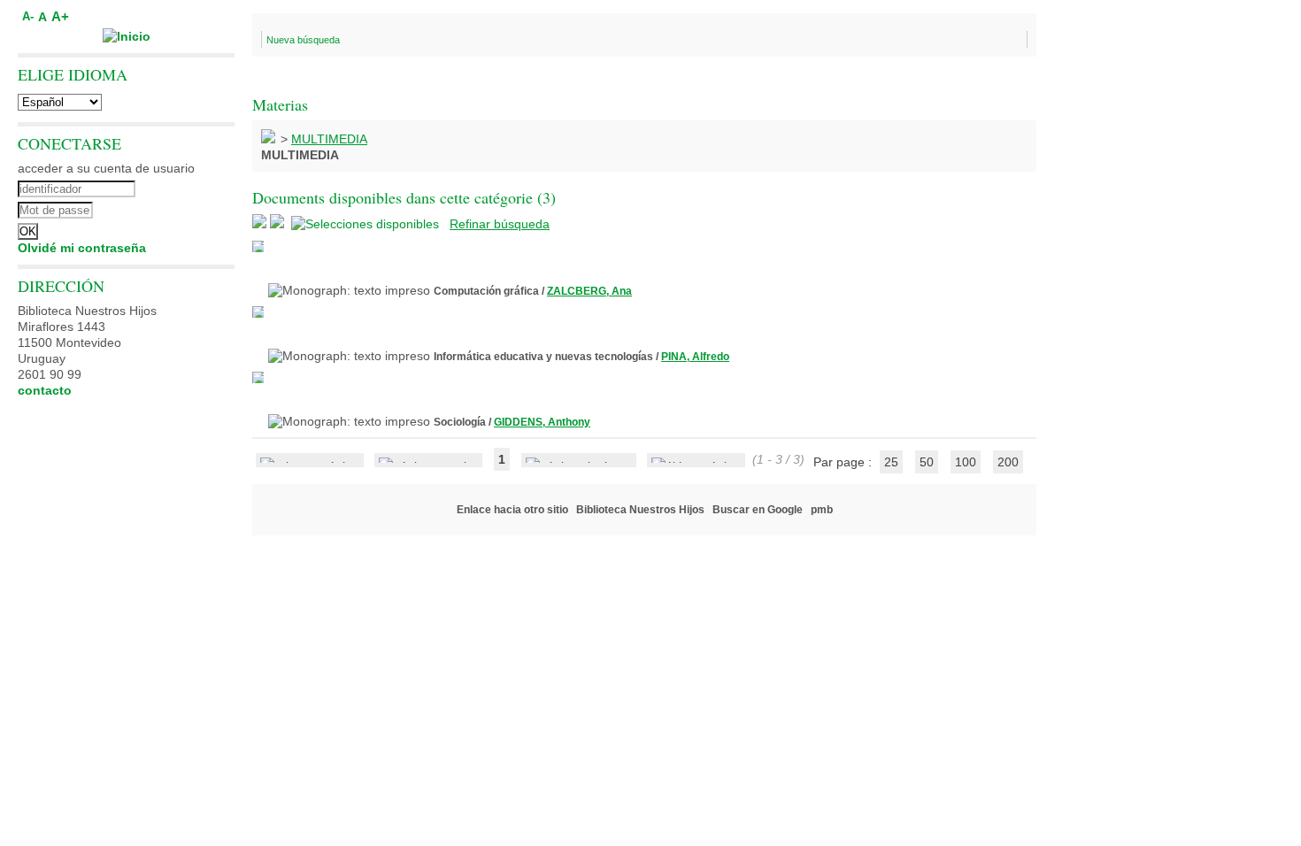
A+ (60, 16)
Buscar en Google (757, 510)
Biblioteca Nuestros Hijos (640, 510)
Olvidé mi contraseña (82, 248)
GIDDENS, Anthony (542, 422)
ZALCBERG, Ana (589, 291)
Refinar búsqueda (500, 224)
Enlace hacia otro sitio (512, 510)
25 (891, 462)
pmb (822, 510)
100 (965, 462)
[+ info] (258, 246)
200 (1008, 462)
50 (927, 462)
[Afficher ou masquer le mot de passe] (175, 208)
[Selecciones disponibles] (367, 224)
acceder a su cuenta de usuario (106, 168)
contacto (45, 390)
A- (28, 17)
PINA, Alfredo (695, 356)
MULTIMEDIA (329, 139)
